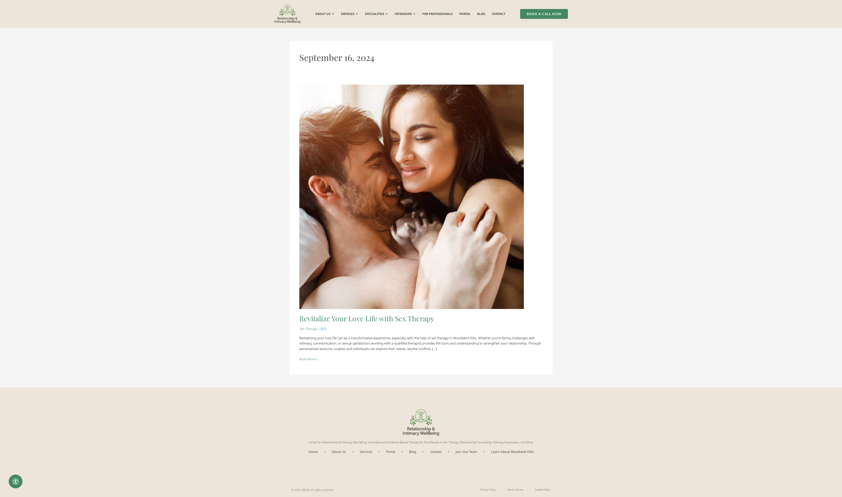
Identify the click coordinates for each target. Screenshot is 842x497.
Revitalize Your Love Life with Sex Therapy (367, 318)
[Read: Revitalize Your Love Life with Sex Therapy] (411, 196)
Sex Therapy (308, 329)
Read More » (308, 358)
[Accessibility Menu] (16, 481)
